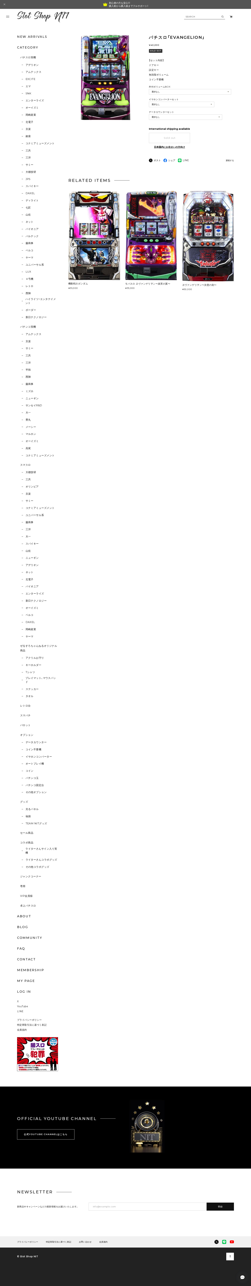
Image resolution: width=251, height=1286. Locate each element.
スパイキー (32, 186)
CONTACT (26, 959)
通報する (230, 160)
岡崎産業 (31, 114)
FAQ (21, 948)
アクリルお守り (35, 657)
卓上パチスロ (28, 905)
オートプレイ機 (35, 763)
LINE (20, 1011)
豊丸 (28, 419)
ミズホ (29, 391)
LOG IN (24, 992)
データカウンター (36, 742)
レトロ (29, 286)
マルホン (31, 434)
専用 (22, 886)
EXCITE (30, 79)
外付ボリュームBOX (159, 86)
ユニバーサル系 (35, 264)
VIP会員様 (26, 895)
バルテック (32, 236)
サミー (29, 164)
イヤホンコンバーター (39, 756)
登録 (220, 1206)
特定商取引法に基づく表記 (32, 1024)
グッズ (24, 801)
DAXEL (30, 193)
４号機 (29, 278)
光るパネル (32, 809)
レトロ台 (25, 705)
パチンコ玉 (32, 778)
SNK (28, 93)
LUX (28, 271)
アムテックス (33, 71)
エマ (28, 86)
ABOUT (24, 916)
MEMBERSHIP (30, 970)
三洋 (28, 157)
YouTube (22, 1006)
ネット (29, 221)
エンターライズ (35, 100)
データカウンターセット (161, 112)
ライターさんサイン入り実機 (41, 850)
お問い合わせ (85, 1242)
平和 (28, 369)
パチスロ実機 (28, 57)
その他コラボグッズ (37, 866)
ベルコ (29, 250)
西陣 (28, 293)
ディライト (32, 200)
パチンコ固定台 (35, 785)
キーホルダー (33, 665)
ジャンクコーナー (30, 876)
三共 (28, 150)
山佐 (28, 214)
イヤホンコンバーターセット (164, 99)
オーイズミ (32, 107)
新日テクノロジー (36, 317)
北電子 (29, 122)
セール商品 (26, 832)
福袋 (28, 816)
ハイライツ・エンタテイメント (40, 301)
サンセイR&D (34, 405)
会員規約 (22, 1029)
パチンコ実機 (28, 326)
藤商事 (29, 243)
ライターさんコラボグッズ (41, 859)
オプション (26, 734)
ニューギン (32, 398)
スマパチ (25, 715)
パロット (25, 725)
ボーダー (31, 310)
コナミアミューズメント (40, 143)
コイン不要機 (33, 749)
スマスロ (25, 464)
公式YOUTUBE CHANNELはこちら (46, 1134)
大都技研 (31, 171)
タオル (29, 696)
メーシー (31, 426)
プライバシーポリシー (29, 1019)
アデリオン (32, 64)
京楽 (28, 129)
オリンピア (32, 486)
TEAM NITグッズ (36, 823)
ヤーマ (29, 257)
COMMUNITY (29, 938)
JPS (28, 179)
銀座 (28, 136)
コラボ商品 (26, 842)
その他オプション (36, 792)
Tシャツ (30, 672)
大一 (28, 412)
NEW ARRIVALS (32, 37)
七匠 (28, 207)
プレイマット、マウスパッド (40, 680)
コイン (29, 770)
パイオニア (32, 229)
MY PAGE (26, 981)
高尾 (28, 448)
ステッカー (32, 689)
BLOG (22, 927)
